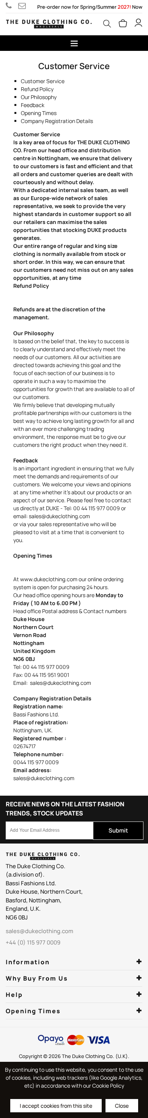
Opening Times (39, 113)
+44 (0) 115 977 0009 (12, 5)
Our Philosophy (39, 97)
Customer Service (43, 81)
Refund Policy (37, 89)
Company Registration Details (57, 121)
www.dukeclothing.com (48, 579)
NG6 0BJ (17, 917)
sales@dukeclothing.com (23, 5)
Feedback (32, 105)
